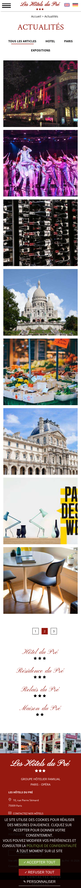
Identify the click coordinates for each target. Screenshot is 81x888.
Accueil (36, 16)
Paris (68, 41)
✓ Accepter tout (39, 862)
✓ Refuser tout (39, 872)
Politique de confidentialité (52, 845)
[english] (67, 5)
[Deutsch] (75, 5)
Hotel (50, 41)
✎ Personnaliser (39, 881)
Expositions (40, 50)
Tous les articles (22, 41)
